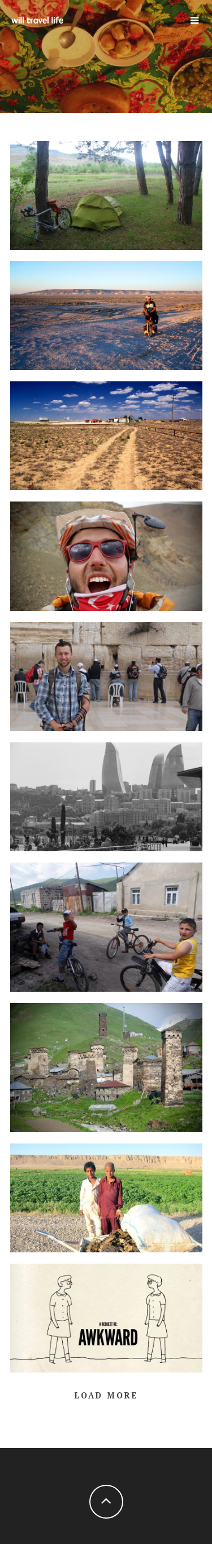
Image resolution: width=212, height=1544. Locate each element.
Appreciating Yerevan (106, 924)
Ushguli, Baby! (106, 1064)
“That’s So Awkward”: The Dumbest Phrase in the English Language (106, 1315)
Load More (106, 1395)
